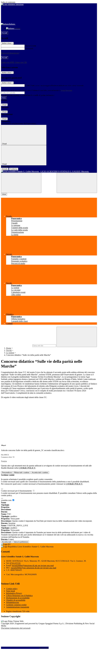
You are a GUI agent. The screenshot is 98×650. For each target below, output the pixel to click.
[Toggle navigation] (21, 183)
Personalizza (7, 472)
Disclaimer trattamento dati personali (15, 628)
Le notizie (10, 353)
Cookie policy (11, 589)
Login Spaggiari (66, 90)
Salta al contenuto (8, 2)
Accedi (4, 33)
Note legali (10, 591)
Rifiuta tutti (21, 472)
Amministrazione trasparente (17, 607)
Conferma (13, 169)
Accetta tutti (40, 472)
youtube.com (6, 500)
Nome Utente (30, 46)
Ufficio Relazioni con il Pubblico (19, 595)
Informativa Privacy (14, 593)
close (4, 194)
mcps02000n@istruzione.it (33, 565)
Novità (9, 350)
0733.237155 (15, 563)
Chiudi (4, 105)
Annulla (5, 169)
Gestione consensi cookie (16, 605)
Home (8, 348)
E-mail (27, 85)
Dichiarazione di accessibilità (17, 598)
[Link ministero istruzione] (12, 4)
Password (29, 48)
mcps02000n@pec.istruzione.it (33, 568)
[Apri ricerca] (77, 183)
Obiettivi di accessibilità (15, 600)
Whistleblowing (12, 602)
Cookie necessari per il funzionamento (16, 491)
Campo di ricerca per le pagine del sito (16, 345)
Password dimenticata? (10, 53)
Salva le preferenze (21, 542)
